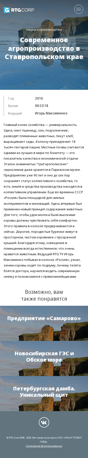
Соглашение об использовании (44, 446)
